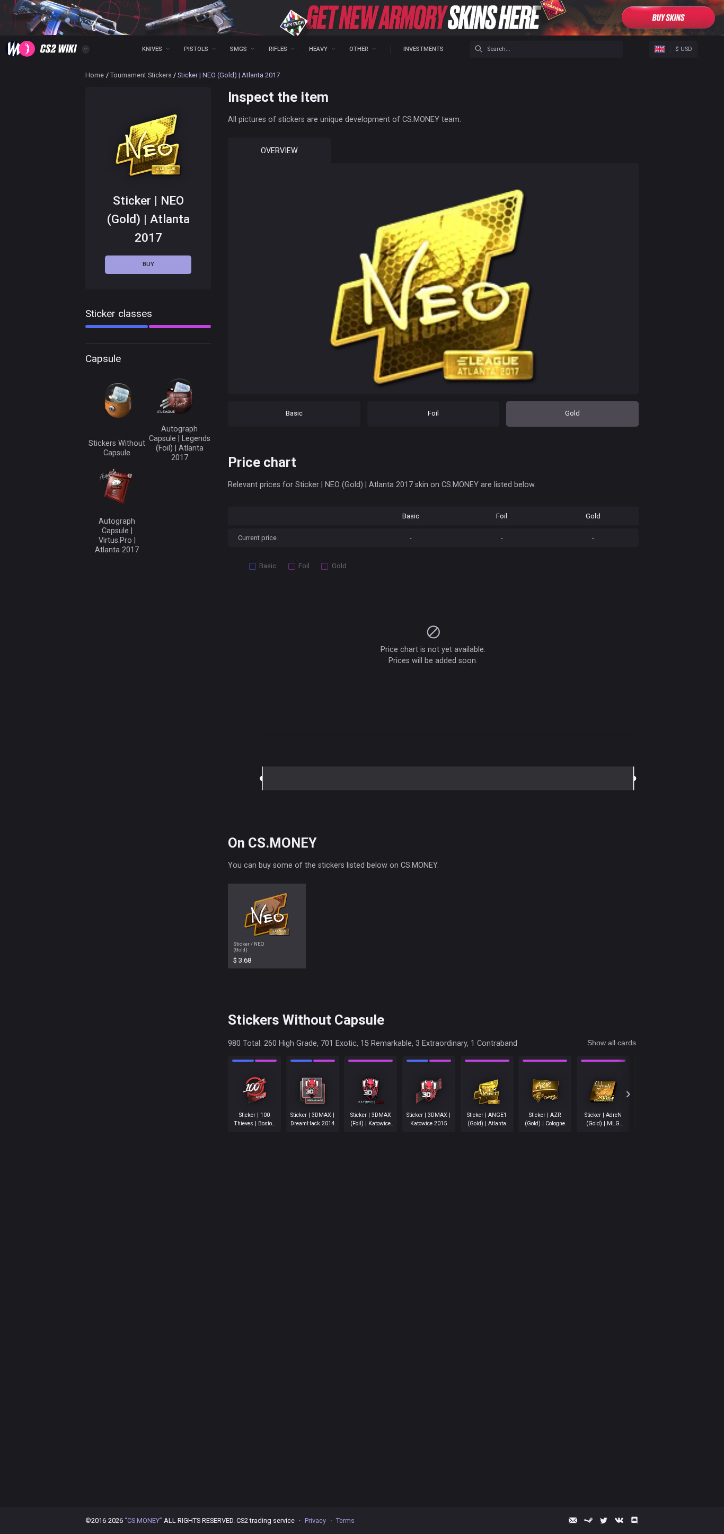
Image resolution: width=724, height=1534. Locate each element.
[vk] (619, 1520)
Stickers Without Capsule (117, 447)
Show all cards (611, 1042)
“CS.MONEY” (143, 1520)
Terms (345, 1520)
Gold (572, 413)
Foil (433, 413)
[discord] (634, 1520)
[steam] (588, 1520)
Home (94, 75)
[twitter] (603, 1520)
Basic (294, 413)
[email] (573, 1520)
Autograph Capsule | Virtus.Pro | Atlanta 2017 (117, 535)
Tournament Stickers (141, 75)
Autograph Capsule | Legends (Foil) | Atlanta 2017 (179, 443)
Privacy (315, 1520)
